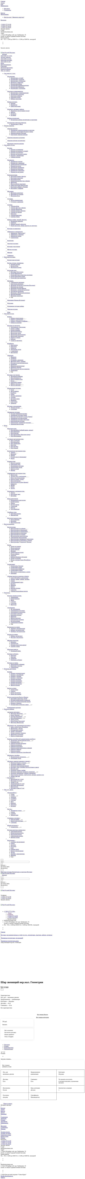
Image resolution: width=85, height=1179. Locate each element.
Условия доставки (6, 1133)
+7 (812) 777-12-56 (6, 24)
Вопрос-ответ (4, 1136)
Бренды (3, 1111)
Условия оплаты (5, 1132)
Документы (4, 1121)
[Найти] (2, 870)
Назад (10, 913)
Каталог (3, 1108)
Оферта (3, 1177)
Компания (3, 1114)
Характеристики (8, 1047)
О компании (7, 10)
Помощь (3, 1129)
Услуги (3, 1112)
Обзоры (3, 1138)
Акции (3, 1109)
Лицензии (3, 1118)
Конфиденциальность (7, 1176)
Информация (4, 1123)
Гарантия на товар (6, 1135)
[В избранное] (2, 989)
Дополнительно (8, 1049)
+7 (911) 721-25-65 (6, 27)
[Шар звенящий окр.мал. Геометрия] (43, 959)
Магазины (7, 8)
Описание (7, 1044)
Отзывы (6, 1046)
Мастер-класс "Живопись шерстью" (14, 17)
